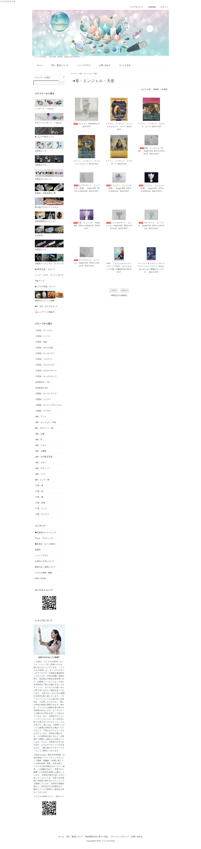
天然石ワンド (40, 249)
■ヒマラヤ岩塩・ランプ (45, 286)
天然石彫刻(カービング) (45, 221)
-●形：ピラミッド (42, 468)
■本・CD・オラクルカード (46, 306)
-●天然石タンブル (42, 382)
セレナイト (82, 124)
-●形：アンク (40, 416)
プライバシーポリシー (119, 836)
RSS (37, 578)
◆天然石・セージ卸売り (45, 544)
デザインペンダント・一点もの (48, 123)
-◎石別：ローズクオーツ (46, 376)
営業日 (38, 550)
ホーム (40, 65)
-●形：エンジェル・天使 (88, 74)
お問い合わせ (104, 65)
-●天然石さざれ (41, 388)
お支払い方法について (44, 561)
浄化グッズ (39, 281)
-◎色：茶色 (40, 503)
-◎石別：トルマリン (44, 359)
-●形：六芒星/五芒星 (44, 457)
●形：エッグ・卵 (42, 480)
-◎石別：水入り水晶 (44, 347)
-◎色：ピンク (41, 508)
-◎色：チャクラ (42, 514)
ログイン (164, 7)
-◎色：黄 (39, 497)
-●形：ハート (40, 474)
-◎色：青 (39, 485)
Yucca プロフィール (44, 538)
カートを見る (125, 65)
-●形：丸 (38, 439)
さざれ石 (39, 235)
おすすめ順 (146, 89)
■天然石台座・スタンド (45, 269)
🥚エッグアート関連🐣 (45, 312)
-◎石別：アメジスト (44, 330)
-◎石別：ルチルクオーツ (46, 370)
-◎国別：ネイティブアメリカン (48, 405)
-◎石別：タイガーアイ (45, 353)
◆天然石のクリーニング (45, 532)
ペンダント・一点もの (44, 108)
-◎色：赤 (39, 491)
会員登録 (152, 7)
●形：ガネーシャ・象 (44, 428)
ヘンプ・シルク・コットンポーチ (49, 275)
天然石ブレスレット (43, 179)
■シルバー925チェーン (45, 137)
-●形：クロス (40, 445)
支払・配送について (59, 65)
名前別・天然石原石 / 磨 (45, 193)
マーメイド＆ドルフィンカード (151, 263)
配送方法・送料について (45, 567)
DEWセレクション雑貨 (45, 300)
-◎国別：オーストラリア (46, 393)
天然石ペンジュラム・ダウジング (49, 263)
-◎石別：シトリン (43, 336)
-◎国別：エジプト (43, 399)
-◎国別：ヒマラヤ (43, 411)
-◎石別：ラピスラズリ (45, 365)
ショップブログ (83, 65)
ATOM (43, 578)
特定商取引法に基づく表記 (96, 836)
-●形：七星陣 (40, 451)
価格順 (156, 89)
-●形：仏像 (39, 434)
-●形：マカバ (40, 462)
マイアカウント (136, 7)
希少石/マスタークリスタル (46, 207)
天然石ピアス (40, 165)
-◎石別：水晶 (41, 342)
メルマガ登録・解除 (43, 573)
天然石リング (40, 151)
